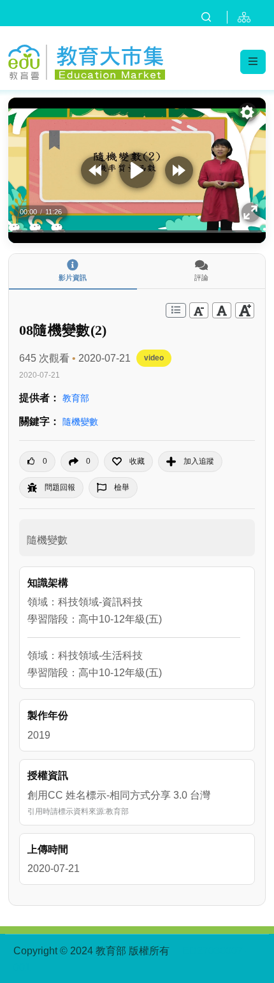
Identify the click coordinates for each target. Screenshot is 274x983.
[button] (128, 461)
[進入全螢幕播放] (251, 212)
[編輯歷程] (176, 310)
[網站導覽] (247, 17)
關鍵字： (39, 421)
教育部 (75, 398)
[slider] (137, 232)
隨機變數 (80, 422)
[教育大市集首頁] (86, 60)
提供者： (39, 397)
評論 (201, 277)
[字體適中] (222, 310)
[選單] (253, 62)
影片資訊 (73, 277)
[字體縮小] (199, 310)
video (154, 357)
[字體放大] (244, 310)
